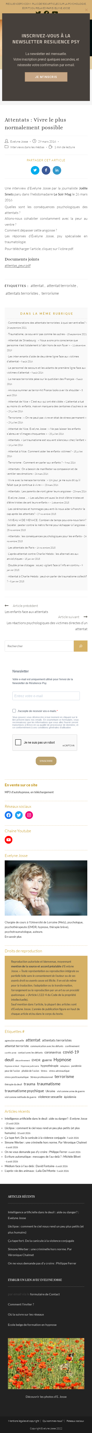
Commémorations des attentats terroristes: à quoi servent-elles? (46, 322)
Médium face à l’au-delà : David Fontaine (29, 1166)
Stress (44, 1071)
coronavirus (53, 1052)
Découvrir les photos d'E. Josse (46, 1396)
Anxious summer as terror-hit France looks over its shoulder (43, 390)
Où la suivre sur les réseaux (26, 1314)
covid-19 (71, 1051)
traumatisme (48, 1083)
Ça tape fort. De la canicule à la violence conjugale (35, 1137)
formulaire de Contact (45, 1294)
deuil (9, 1059)
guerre (47, 1060)
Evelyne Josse (19, 141)
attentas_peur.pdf (18, 265)
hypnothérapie (49, 1065)
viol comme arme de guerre (71, 1091)
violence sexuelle (50, 1097)
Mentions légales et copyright (23, 1420)
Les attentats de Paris (21, 547)
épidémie (70, 1097)
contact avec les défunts (30, 1052)
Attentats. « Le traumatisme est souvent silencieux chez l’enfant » (47, 440)
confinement (72, 1045)
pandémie (76, 1065)
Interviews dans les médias (27, 147)
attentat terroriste (61, 285)
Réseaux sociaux (75, 1420)
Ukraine (50, 1091)
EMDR (36, 1060)
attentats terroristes (22, 293)
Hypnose (62, 1059)
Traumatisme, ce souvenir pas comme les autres (36, 334)
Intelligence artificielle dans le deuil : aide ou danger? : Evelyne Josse (46, 1118)
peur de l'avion (12, 1071)
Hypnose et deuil (12, 1066)
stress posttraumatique (17, 1077)
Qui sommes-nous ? (53, 1420)
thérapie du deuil (13, 1084)
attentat (37, 285)
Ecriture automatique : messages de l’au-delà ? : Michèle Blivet (43, 1156)
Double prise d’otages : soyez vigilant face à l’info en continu (43, 565)
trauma (29, 1084)
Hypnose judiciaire (30, 1066)
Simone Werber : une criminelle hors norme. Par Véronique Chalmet (46, 1142)
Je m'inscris (46, 77)
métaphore (65, 1066)
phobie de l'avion (30, 1070)
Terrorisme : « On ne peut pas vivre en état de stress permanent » (47, 417)
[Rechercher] (81, 646)
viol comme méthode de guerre (20, 1097)
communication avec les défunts (46, 1046)
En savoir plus (13, 936)
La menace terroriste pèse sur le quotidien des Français (41, 379)
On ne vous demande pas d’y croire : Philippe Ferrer (36, 1152)
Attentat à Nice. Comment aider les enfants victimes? (39, 451)
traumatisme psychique (24, 1090)
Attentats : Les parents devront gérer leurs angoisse (39, 491)
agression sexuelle (14, 1040)
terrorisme (50, 293)
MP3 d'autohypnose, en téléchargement (29, 792)
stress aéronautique (59, 1071)
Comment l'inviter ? (21, 1304)
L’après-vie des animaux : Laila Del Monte (30, 1170)
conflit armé (10, 1052)
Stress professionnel (41, 1076)
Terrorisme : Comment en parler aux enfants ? (35, 462)
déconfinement (22, 1060)
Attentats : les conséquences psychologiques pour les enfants (45, 536)
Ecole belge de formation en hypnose (32, 1324)
